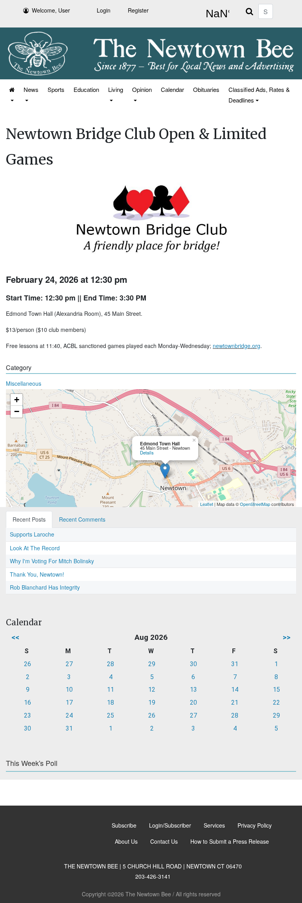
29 (151, 664)
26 (27, 664)
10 (69, 689)
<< (15, 637)
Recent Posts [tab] (29, 519)
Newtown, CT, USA (216, 14)
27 (69, 664)
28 (110, 664)
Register (138, 10)
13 (193, 689)
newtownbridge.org (236, 346)
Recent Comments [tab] (82, 519)
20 (193, 702)
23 (27, 715)
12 (151, 689)
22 (276, 702)
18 (110, 702)
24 (69, 715)
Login (103, 10)
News (31, 89)
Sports (56, 89)
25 (110, 715)
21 (234, 702)
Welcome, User (51, 10)
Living (115, 89)
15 (276, 689)
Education (86, 89)
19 (151, 702)
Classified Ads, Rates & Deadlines (259, 94)
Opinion (142, 89)
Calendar (172, 89)
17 (69, 702)
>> (287, 637)
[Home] (11, 94)
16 (27, 702)
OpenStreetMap (255, 504)
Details (147, 452)
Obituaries (206, 89)
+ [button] (16, 400)
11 (110, 689)
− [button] (16, 411)
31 (234, 664)
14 (234, 689)
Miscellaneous (23, 383)
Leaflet (206, 504)
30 (193, 664)
